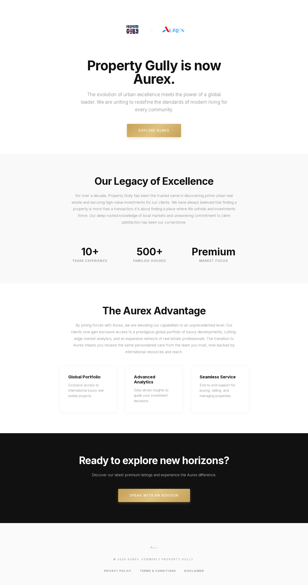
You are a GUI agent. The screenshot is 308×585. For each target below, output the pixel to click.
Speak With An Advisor (154, 495)
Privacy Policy (118, 570)
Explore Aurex (154, 130)
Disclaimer (194, 570)
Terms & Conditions (158, 570)
